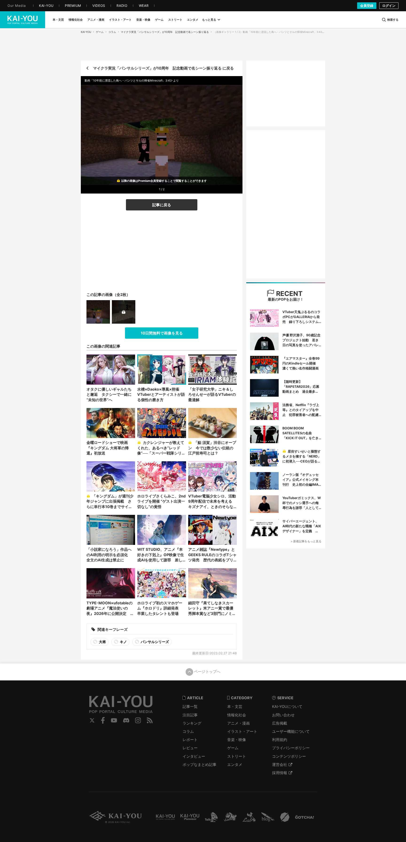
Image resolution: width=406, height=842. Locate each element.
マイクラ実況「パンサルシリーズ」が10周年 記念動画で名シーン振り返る (165, 32)
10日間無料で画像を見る (162, 333)
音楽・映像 (236, 739)
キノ (123, 642)
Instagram (138, 720)
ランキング (192, 723)
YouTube (114, 720)
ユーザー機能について (291, 731)
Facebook (103, 720)
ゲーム (100, 32)
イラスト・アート (242, 731)
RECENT (288, 294)
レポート (190, 739)
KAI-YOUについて (287, 706)
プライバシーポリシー (291, 747)
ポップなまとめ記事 (199, 764)
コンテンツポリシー (289, 756)
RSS (150, 720)
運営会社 (279, 764)
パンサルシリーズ (154, 642)
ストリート (236, 756)
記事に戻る (161, 204)
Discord (126, 720)
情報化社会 (236, 715)
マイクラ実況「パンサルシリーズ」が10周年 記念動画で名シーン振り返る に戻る (163, 68)
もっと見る (209, 19)
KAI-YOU (86, 32)
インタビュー (194, 756)
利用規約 (279, 739)
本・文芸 (234, 706)
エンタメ (234, 764)
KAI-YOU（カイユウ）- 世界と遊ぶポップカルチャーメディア (23, 19)
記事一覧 (190, 706)
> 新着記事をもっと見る (306, 541)
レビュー (190, 747)
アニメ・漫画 (238, 723)
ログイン (388, 6)
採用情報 (279, 772)
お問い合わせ (283, 715)
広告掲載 (279, 723)
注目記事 (190, 715)
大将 (102, 642)
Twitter (92, 720)
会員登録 (366, 6)
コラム (112, 32)
